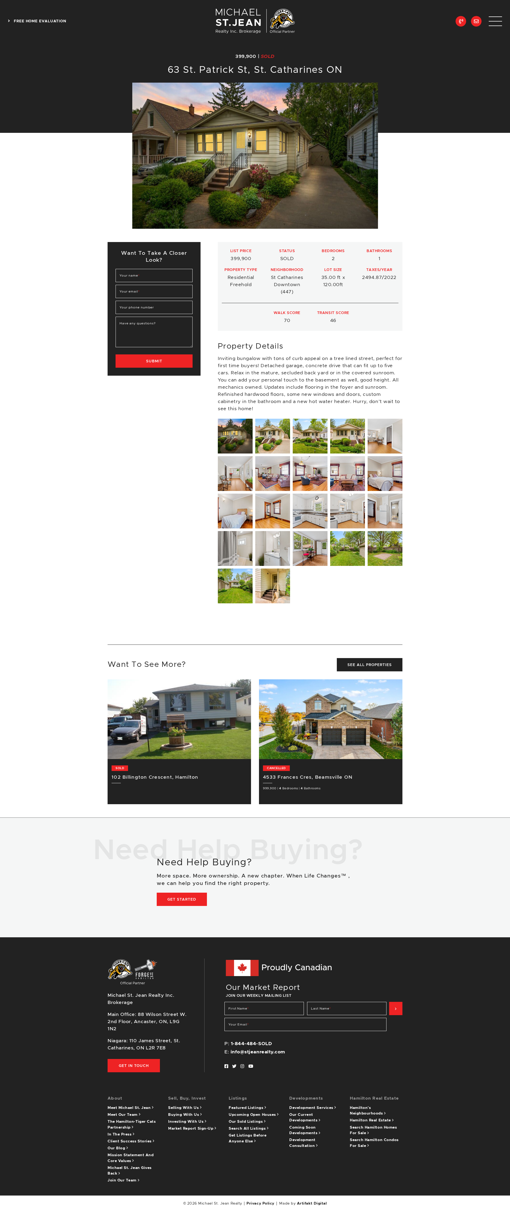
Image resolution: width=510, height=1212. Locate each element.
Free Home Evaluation (39, 21)
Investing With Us (186, 1122)
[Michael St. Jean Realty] (255, 21)
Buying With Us (184, 1115)
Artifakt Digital (312, 1203)
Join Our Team (123, 1180)
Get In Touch (134, 1066)
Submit (154, 361)
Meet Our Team (123, 1115)
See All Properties (369, 665)
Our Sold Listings (246, 1122)
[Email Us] (476, 21)
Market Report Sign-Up (191, 1128)
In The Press (120, 1134)
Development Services (311, 1108)
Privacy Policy (260, 1203)
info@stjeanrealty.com (258, 1052)
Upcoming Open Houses (253, 1115)
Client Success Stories (130, 1141)
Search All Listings (248, 1128)
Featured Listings (247, 1108)
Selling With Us (184, 1108)
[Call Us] (461, 21)
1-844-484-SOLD (251, 1043)
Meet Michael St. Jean (130, 1108)
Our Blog (117, 1148)
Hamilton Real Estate (371, 1120)
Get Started (181, 899)
